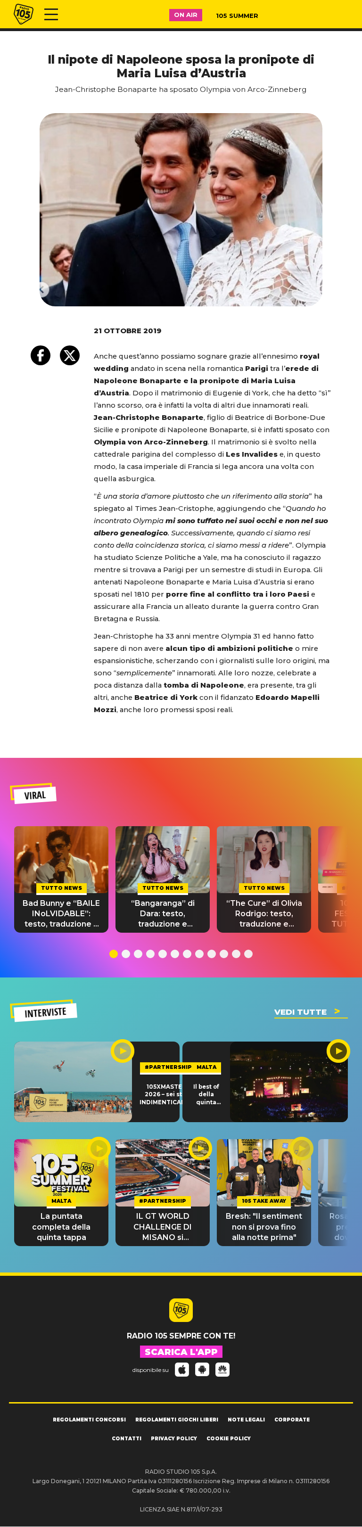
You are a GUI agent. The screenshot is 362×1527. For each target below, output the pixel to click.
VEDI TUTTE (300, 1012)
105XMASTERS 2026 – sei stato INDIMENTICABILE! (168, 1095)
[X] (70, 355)
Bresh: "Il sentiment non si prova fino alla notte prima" (264, 1227)
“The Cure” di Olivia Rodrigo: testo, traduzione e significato (264, 914)
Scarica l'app (181, 1352)
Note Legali (246, 1420)
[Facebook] (40, 355)
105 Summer (237, 15)
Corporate (292, 1420)
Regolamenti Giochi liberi (176, 1420)
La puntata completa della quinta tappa (61, 1227)
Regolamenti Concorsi (89, 1420)
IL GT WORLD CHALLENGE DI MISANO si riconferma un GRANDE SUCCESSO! (162, 1227)
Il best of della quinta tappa (206, 1095)
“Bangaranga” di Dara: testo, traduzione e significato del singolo (163, 914)
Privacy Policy (174, 1439)
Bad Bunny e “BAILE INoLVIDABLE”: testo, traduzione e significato (61, 914)
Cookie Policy (228, 1439)
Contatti (126, 1439)
